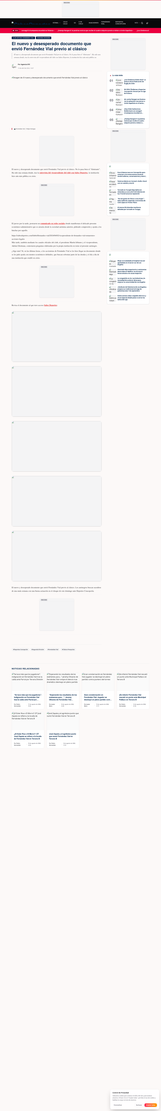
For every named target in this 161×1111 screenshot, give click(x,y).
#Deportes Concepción (20, 649)
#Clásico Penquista (68, 649)
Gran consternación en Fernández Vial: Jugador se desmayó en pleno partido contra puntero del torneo (98, 698)
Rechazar (139, 1105)
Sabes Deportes (50, 305)
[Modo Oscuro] (147, 23)
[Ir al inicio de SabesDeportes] (31, 23)
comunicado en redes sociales (52, 223)
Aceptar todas (150, 1105)
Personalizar (118, 1105)
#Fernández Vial (53, 649)
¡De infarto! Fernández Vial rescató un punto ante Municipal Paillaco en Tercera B (132, 697)
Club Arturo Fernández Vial (23, 38)
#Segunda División (38, 649)
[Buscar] (142, 23)
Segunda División (43, 38)
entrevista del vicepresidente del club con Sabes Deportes (64, 172)
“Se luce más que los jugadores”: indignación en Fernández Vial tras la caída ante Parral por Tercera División (28, 698)
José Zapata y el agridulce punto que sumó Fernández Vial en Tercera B (62, 736)
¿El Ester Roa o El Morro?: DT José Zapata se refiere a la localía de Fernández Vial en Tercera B (28, 736)
